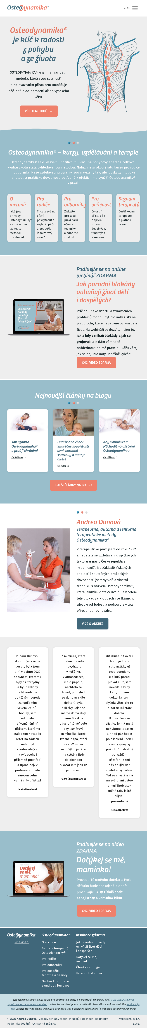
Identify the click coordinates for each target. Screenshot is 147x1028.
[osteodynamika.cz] (28, 8)
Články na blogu (88, 967)
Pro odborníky (52, 965)
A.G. (137, 1023)
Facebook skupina (89, 973)
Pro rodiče (49, 959)
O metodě (49, 942)
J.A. (138, 1018)
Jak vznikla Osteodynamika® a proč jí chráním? (24, 447)
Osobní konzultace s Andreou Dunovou (56, 983)
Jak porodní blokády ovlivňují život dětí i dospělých (90, 946)
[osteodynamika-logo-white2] (21, 935)
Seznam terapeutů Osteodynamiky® (55, 951)
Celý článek (17, 457)
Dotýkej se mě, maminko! (86, 959)
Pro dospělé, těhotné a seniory (54, 973)
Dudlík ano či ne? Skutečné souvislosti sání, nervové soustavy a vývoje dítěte (73, 451)
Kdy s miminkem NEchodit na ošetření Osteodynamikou (119, 447)
